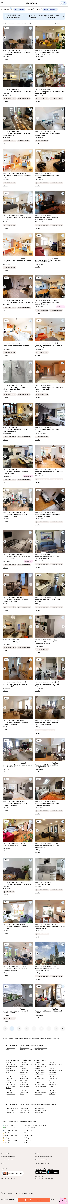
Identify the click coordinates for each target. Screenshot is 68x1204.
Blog (2, 1163)
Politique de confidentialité (43, 1157)
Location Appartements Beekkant (53, 1092)
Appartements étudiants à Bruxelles (26, 1049)
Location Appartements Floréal (24, 1092)
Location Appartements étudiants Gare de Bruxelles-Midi (40, 1109)
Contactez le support (8, 1178)
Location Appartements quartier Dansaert (40, 1084)
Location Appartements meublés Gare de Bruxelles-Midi (25, 1109)
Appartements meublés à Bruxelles (12, 1049)
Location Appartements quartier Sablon (10, 1092)
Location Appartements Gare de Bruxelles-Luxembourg (55, 1071)
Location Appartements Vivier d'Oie (26, 1064)
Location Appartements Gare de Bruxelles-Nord (41, 1064)
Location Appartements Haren (55, 1063)
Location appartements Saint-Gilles (12, 1070)
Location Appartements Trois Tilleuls (55, 1084)
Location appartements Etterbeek (53, 1078)
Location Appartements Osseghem (24, 1078)
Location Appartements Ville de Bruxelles (40, 1092)
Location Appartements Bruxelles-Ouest (25, 1084)
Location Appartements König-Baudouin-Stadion (11, 1085)
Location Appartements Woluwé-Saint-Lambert (24, 1071)
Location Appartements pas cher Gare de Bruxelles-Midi (12, 1109)
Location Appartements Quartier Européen (11, 1064)
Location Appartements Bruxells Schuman (11, 1078)
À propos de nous (7, 1160)
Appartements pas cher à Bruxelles (41, 1049)
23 (56, 1028)
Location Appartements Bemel (39, 1078)
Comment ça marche (8, 1157)
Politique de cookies (41, 1160)
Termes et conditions (42, 1163)
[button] (63, 3)
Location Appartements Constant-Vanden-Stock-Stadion (41, 1071)
